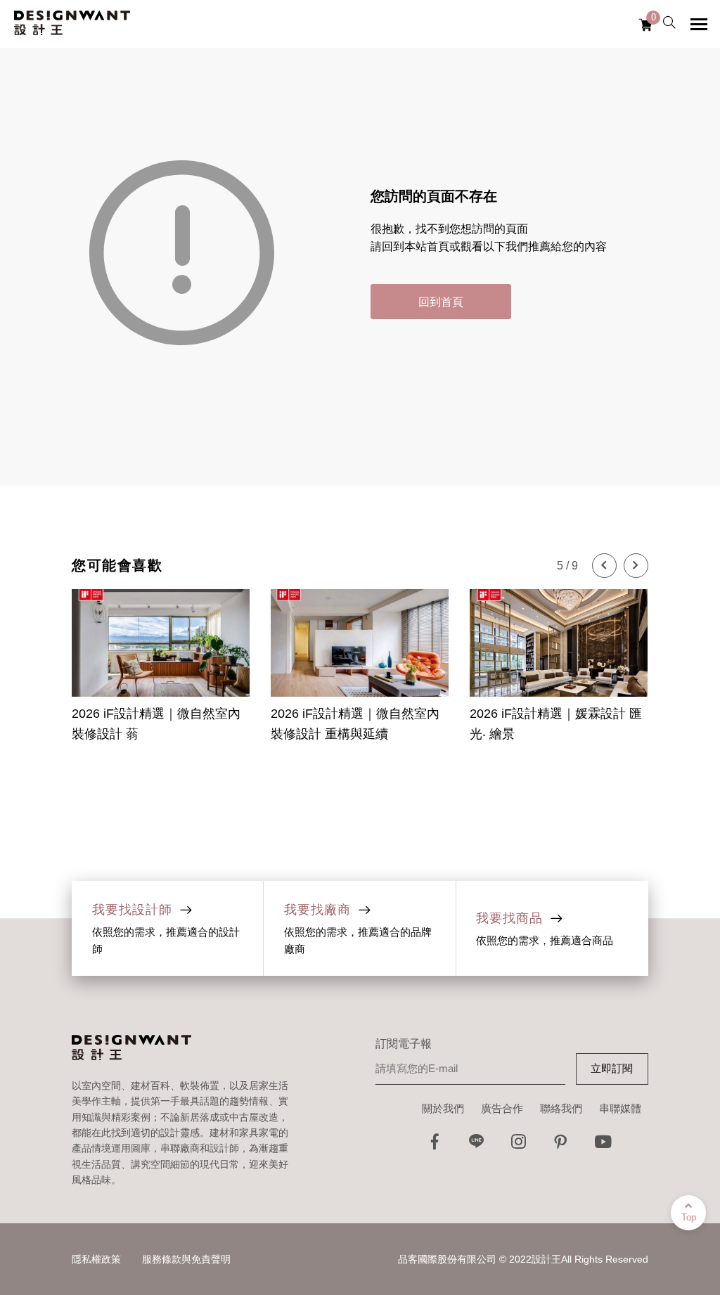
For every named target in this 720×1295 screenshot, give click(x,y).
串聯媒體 (620, 1108)
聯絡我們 (561, 1108)
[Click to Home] (72, 24)
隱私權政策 (96, 1259)
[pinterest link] (561, 1146)
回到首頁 (440, 302)
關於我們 (443, 1108)
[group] (161, 657)
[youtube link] (603, 1146)
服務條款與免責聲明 (186, 1259)
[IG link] (519, 1146)
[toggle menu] (699, 24)
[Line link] (477, 1146)
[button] (604, 565)
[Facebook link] (434, 1146)
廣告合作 (502, 1108)
